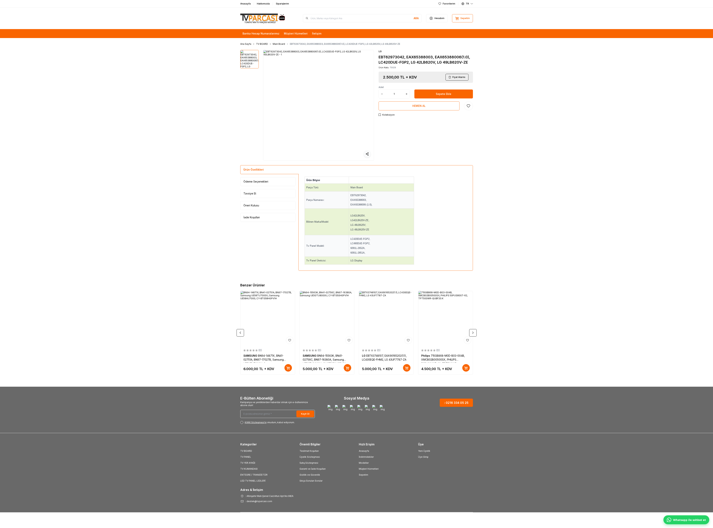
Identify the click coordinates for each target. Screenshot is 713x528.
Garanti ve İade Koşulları (313, 468)
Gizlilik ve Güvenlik (310, 474)
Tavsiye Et (249, 193)
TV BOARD (262, 44)
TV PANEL (245, 456)
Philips (426, 355)
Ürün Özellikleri (253, 169)
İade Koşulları (251, 217)
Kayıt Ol (305, 413)
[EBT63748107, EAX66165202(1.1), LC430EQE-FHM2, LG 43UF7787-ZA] (386, 318)
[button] (240, 333)
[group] (318, 105)
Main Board (279, 44)
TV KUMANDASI (249, 468)
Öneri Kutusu (251, 205)
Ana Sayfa (245, 44)
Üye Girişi (423, 456)
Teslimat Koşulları (309, 451)
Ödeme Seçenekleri (255, 181)
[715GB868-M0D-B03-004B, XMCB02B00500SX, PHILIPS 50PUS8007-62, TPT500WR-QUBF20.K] (445, 318)
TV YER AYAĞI (247, 462)
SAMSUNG (250, 355)
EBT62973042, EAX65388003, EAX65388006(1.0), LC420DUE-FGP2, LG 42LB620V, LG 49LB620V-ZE (345, 44)
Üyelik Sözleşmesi (310, 456)
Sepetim (363, 474)
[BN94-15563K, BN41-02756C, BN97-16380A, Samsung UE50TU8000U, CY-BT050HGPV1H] (327, 318)
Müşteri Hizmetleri (369, 468)
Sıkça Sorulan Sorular (311, 480)
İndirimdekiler (366, 456)
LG (380, 51)
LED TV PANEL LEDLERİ (252, 480)
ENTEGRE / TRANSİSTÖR (253, 474)
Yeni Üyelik (424, 451)
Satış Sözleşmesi (309, 462)
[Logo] (262, 18)
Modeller (364, 462)
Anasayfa (364, 451)
